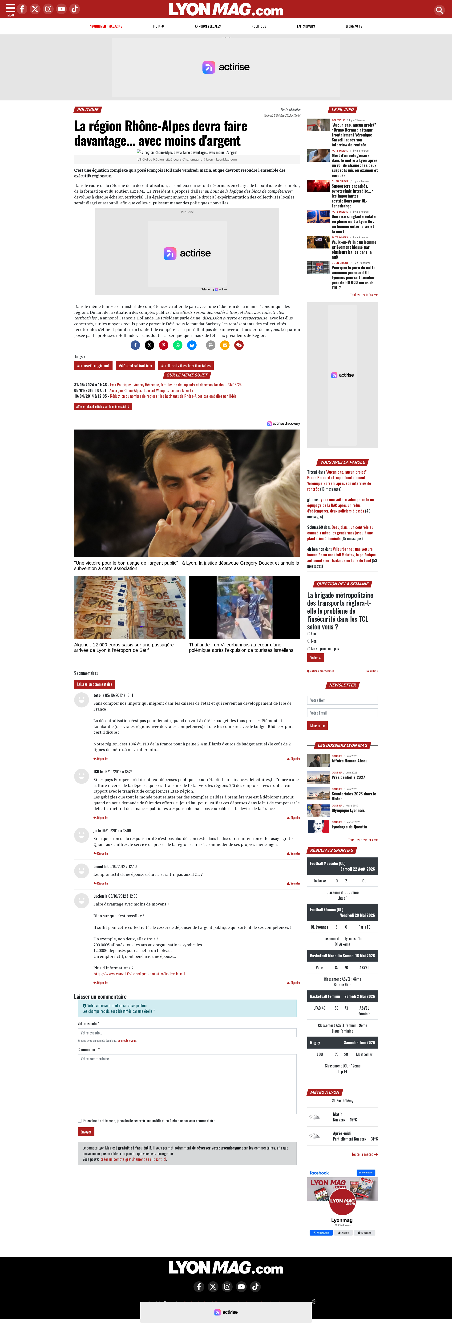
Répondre (102, 759)
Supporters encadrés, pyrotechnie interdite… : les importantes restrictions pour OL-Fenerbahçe (352, 196)
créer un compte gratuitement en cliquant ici (133, 1159)
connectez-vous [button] (127, 1040)
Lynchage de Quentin (349, 826)
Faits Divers (306, 26)
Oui (313, 633)
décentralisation (136, 365)
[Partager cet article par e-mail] (225, 345)
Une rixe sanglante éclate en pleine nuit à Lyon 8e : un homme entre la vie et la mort (353, 223)
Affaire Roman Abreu (349, 760)
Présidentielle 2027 (348, 777)
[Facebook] (20, 9)
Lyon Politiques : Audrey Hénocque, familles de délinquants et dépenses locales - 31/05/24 (176, 385)
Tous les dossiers (361, 840)
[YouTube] (60, 9)
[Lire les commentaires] (239, 345)
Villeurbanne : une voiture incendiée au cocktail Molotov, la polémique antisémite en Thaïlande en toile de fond (341, 554)
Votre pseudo (88, 1023)
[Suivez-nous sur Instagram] (226, 1290)
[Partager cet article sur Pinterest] (163, 345)
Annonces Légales (208, 26)
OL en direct (340, 181)
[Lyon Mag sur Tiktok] (254, 1290)
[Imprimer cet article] (210, 345)
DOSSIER (337, 756)
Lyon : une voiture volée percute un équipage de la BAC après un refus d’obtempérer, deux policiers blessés (340, 505)
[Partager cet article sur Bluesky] (192, 345)
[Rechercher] (438, 10)
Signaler (295, 759)
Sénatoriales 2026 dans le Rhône (354, 796)
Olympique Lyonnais (348, 810)
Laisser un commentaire (94, 684)
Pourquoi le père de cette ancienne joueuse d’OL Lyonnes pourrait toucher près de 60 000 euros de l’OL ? (353, 277)
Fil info (158, 26)
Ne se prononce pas (324, 648)
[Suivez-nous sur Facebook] (342, 1203)
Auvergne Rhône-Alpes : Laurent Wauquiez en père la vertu (151, 390)
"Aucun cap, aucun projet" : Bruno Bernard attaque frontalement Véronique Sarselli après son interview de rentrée (354, 135)
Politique (259, 26)
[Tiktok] (73, 9)
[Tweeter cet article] (149, 345)
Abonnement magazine (106, 26)
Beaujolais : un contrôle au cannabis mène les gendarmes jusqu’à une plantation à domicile (340, 532)
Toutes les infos (362, 295)
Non (313, 641)
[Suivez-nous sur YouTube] (240, 1290)
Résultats (372, 671)
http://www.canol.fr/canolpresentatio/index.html (139, 973)
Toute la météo (362, 1154)
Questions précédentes (320, 671)
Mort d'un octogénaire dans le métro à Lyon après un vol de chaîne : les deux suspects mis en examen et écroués (355, 165)
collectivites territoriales (187, 365)
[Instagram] (47, 9)
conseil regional (94, 365)
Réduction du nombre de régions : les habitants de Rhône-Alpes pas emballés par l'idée (173, 396)
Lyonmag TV (354, 26)
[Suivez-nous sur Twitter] (211, 1290)
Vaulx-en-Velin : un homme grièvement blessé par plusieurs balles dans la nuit (354, 249)
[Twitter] (33, 9)
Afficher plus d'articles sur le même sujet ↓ (103, 406)
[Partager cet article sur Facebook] (135, 345)
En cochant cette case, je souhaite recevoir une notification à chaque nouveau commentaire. (149, 1121)
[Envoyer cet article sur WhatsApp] (177, 345)
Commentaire (89, 1049)
